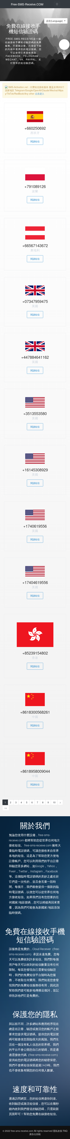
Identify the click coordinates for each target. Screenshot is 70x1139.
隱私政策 (57, 1130)
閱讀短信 (35, 141)
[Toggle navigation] (57, 4)
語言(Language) (54, 20)
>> (5, 808)
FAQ (65, 1130)
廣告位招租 (35, 1134)
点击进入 (39, 93)
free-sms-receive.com (22, 1130)
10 (54, 802)
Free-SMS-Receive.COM (27, 4)
